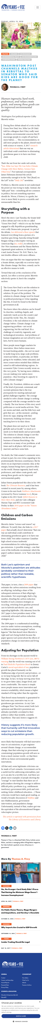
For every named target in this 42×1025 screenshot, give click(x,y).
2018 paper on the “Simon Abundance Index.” (19, 507)
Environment (25, 54)
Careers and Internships (7, 980)
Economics (6, 886)
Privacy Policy (4, 987)
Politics (5, 54)
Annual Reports (5, 982)
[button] (21, 1021)
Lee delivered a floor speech (23, 232)
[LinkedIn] (10, 828)
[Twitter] (6, 828)
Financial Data (5, 985)
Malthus (31, 797)
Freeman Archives (27, 985)
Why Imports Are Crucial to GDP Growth (19, 927)
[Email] (14, 828)
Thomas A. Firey (17, 87)
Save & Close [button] (21, 1016)
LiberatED (3, 997)
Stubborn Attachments (31, 491)
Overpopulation (8, 59)
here (28, 494)
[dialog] (21, 1012)
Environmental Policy (10, 57)
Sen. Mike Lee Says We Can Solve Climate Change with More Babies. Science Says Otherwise (19, 169)
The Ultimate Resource (15, 485)
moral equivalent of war (18, 667)
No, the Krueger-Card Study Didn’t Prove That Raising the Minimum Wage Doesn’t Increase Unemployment (19, 892)
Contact (3, 978)
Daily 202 (19, 180)
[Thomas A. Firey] (4, 87)
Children (14, 54)
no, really (18, 243)
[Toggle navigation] (37, 7)
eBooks (24, 982)
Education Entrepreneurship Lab (9, 995)
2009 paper (29, 584)
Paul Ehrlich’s (16, 664)
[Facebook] (2, 828)
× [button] (39, 1002)
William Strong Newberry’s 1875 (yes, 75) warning (20, 660)
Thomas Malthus (24, 59)
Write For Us (25, 980)
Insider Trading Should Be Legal (15, 942)
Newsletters (25, 978)
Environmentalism (29, 57)
